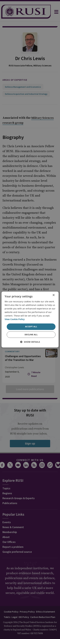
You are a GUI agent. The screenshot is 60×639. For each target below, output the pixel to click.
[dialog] (30, 319)
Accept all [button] (31, 326)
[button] (30, 342)
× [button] (53, 295)
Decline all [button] (31, 334)
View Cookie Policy (15, 319)
